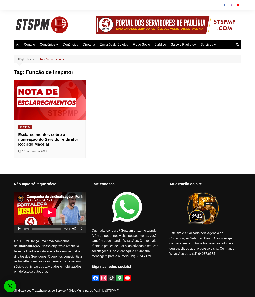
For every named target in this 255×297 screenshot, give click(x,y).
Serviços (207, 44)
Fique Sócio (141, 44)
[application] (50, 212)
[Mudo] (74, 229)
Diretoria (89, 44)
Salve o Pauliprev (183, 44)
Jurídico (160, 44)
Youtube (238, 5)
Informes (25, 126)
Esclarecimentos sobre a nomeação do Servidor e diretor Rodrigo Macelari (48, 139)
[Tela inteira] (80, 229)
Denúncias (70, 44)
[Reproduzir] (19, 229)
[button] (10, 286)
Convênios (47, 44)
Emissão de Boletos (114, 44)
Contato (29, 44)
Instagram (231, 5)
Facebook (225, 5)
